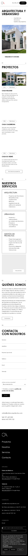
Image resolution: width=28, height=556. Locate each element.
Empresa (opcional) (7, 352)
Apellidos (4, 346)
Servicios (6, 452)
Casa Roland (7, 90)
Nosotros (6, 447)
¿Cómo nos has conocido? (9, 382)
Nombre (4, 340)
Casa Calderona (8, 124)
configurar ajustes (7, 546)
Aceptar (6, 549)
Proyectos (6, 442)
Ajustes (20, 549)
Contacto (6, 458)
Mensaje (4, 371)
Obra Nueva (12, 87)
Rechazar (13, 549)
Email (3, 365)
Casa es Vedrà (7, 156)
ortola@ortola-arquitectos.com (12, 413)
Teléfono (4, 358)
